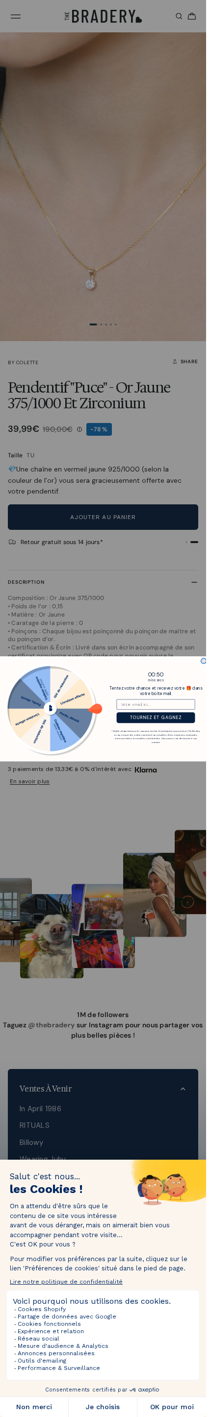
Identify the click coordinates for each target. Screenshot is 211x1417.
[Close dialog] (204, 660)
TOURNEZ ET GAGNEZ (156, 718)
